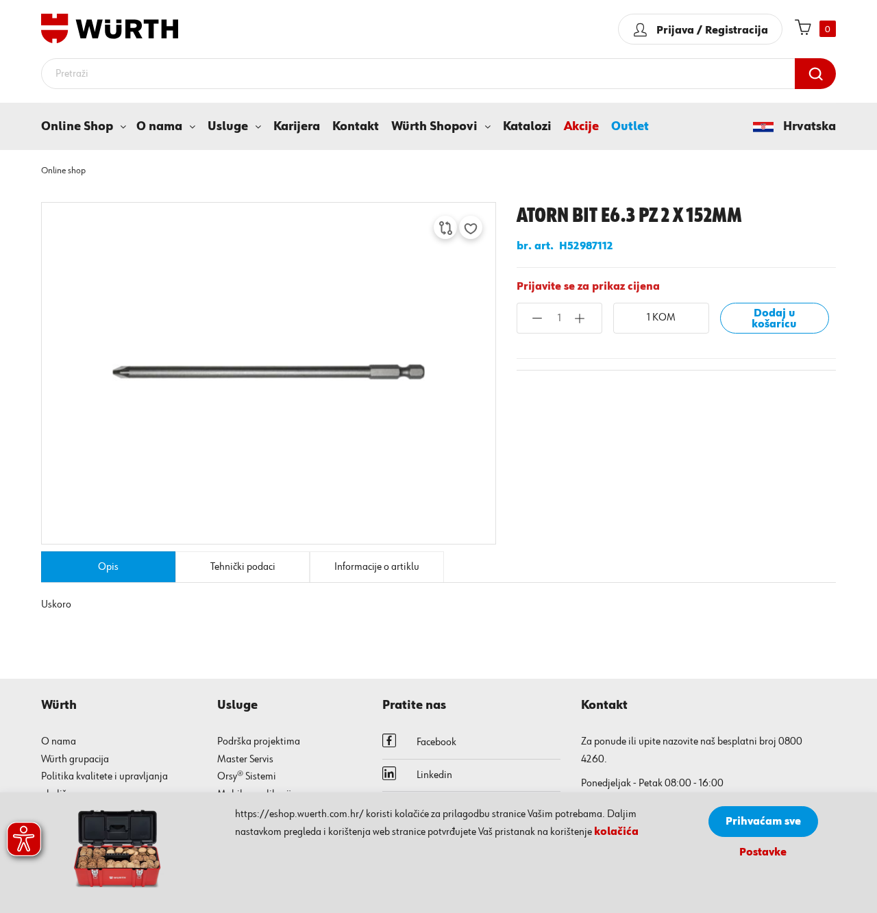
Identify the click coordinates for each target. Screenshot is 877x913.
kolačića (616, 832)
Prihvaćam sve (763, 821)
